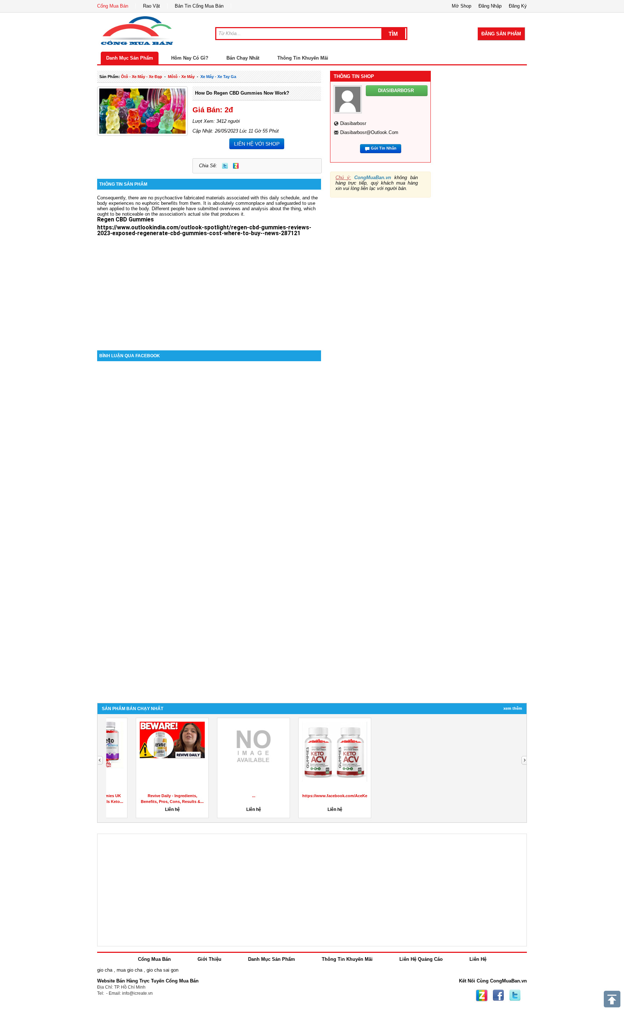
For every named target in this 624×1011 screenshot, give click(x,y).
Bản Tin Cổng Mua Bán (199, 6)
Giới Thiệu (209, 959)
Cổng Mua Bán (112, 6)
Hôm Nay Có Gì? (189, 58)
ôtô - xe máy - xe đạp (141, 76)
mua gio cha (129, 970)
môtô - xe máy (181, 76)
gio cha (104, 970)
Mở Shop (461, 6)
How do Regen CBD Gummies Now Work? (242, 93)
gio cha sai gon (162, 970)
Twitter (225, 166)
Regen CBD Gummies (125, 219)
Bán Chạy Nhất (242, 58)
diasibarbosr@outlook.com (369, 132)
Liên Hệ (477, 959)
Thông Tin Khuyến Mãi (302, 58)
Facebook (498, 995)
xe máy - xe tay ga (218, 76)
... (471, 796)
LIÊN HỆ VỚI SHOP (257, 144)
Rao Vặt (151, 6)
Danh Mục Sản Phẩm (129, 58)
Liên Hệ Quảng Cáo (421, 959)
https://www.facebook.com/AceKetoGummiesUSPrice (328, 796)
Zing (236, 166)
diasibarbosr (353, 123)
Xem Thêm (512, 708)
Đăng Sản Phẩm (501, 33)
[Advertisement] (209, 289)
